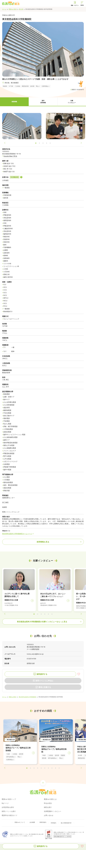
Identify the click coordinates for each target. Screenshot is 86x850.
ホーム (4, 9)
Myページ (5, 803)
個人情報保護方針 (66, 823)
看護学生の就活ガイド (9, 815)
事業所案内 (43, 822)
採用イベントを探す (9, 811)
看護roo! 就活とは (50, 799)
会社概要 (32, 822)
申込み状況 (48, 803)
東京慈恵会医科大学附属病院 (27, 697)
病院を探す (48, 807)
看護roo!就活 (12, 697)
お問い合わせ (48, 815)
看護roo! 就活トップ (9, 799)
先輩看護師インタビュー (52, 811)
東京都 (21, 9)
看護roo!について (20, 822)
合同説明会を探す (8, 807)
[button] (14, 101)
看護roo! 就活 (13, 9)
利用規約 (53, 823)
